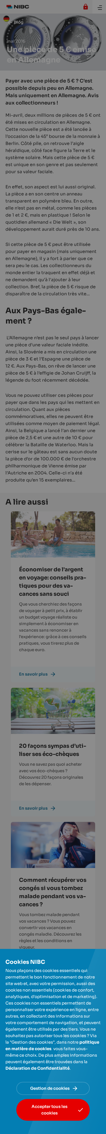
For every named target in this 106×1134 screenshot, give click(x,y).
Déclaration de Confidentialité (37, 1068)
